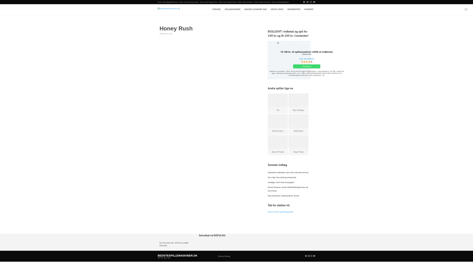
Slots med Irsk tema (262, 2)
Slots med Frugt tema (208, 2)
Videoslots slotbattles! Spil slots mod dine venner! (288, 172)
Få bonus (307, 66)
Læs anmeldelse (306, 58)
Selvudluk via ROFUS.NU (212, 235)
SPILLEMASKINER (232, 9)
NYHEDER (308, 9)
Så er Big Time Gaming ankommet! (282, 177)
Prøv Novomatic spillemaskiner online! (283, 196)
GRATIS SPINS (277, 9)
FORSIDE (216, 9)
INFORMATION (293, 9)
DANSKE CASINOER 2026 (255, 9)
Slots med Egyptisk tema (168, 2)
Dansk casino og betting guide (280, 211)
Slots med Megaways (280, 2)
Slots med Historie (245, 2)
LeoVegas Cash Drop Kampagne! (281, 182)
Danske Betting (224, 256)
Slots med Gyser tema (228, 2)
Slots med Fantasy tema (189, 2)
